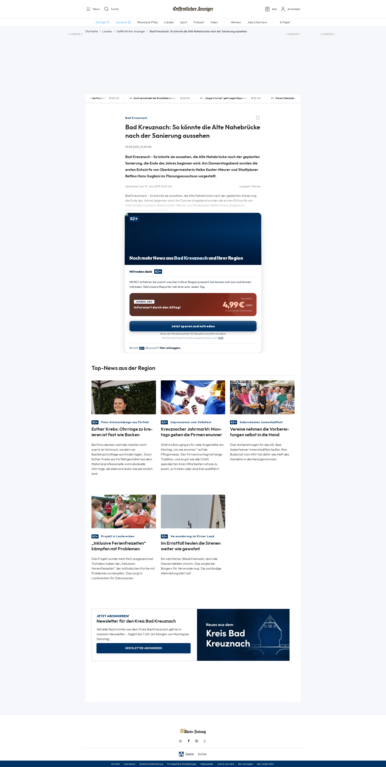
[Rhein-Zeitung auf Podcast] (205, 741)
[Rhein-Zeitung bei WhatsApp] (181, 741)
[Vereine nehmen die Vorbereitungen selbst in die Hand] (262, 397)
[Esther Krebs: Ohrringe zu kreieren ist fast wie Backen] (123, 397)
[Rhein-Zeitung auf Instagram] (197, 741)
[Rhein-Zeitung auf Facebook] (189, 741)
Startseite (91, 31)
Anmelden (294, 9)
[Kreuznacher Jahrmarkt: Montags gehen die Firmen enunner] (193, 397)
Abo (274, 9)
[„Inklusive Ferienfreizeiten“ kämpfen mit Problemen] (123, 511)
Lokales (107, 31)
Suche (115, 9)
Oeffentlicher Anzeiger (130, 31)
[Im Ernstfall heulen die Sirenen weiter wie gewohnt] (193, 511)
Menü (96, 9)
